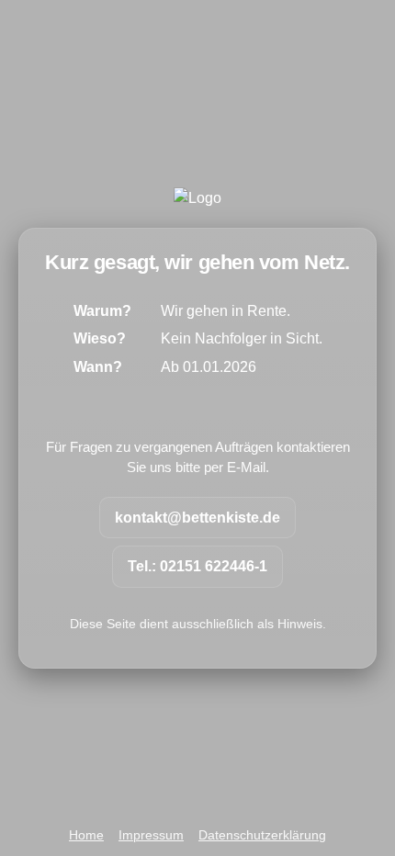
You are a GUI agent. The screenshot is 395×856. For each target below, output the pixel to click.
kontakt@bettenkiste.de (197, 517)
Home (86, 835)
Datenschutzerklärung (262, 835)
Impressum (151, 835)
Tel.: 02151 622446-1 (197, 566)
